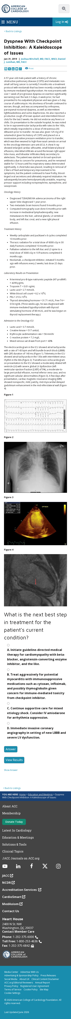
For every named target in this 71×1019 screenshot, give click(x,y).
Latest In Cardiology (17, 830)
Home (22, 794)
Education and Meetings (40, 794)
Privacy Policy (11, 986)
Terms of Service (12, 989)
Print (31, 68)
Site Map (44, 989)
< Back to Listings (13, 31)
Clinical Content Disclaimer (45, 979)
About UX (24, 979)
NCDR (6, 882)
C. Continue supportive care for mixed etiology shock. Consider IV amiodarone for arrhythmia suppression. (36, 713)
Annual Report (42, 982)
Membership (11, 813)
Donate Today (14, 821)
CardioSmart (11, 897)
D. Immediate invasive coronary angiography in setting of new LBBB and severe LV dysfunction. (36, 732)
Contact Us (10, 911)
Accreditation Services (20, 890)
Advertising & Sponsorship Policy (21, 975)
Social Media (10, 979)
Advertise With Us (29, 972)
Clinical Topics (12, 851)
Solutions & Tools (14, 844)
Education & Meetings (18, 837)
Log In (60, 22)
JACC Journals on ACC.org (21, 858)
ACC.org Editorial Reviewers (18, 982)
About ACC (9, 806)
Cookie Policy (31, 989)
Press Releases (48, 975)
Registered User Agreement (34, 986)
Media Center (11, 972)
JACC (5, 875)
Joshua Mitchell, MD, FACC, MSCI (39, 58)
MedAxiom (10, 904)
